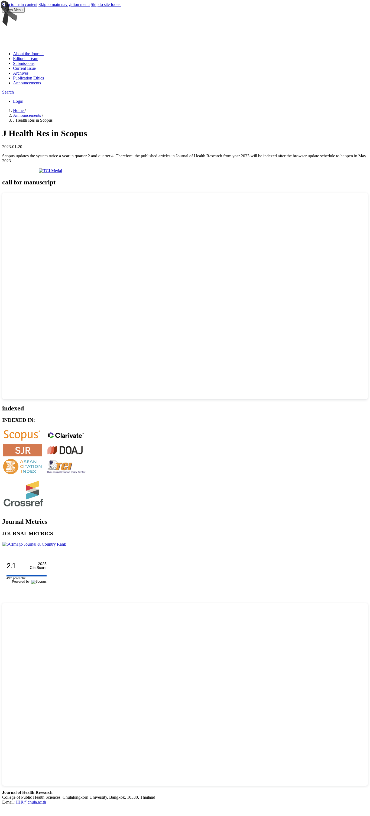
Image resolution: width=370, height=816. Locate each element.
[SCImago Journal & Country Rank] (34, 544)
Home (19, 110)
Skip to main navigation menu (64, 4)
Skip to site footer (106, 4)
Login (18, 101)
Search (8, 92)
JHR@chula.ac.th (31, 802)
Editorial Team (25, 58)
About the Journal (28, 53)
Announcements (27, 83)
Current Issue (24, 68)
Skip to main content (19, 4)
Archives (20, 73)
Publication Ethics (28, 78)
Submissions (23, 63)
